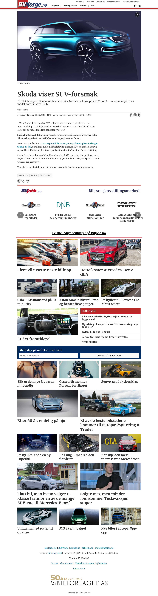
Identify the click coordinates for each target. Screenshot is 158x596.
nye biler (23, 175)
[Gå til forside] (32, 4)
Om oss (54, 563)
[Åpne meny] (139, 6)
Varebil (92, 6)
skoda (34, 175)
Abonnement (66, 563)
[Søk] (135, 5)
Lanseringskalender (70, 6)
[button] (20, 215)
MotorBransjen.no (113, 1)
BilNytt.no (90, 1)
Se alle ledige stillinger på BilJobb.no (79, 233)
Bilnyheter (55, 6)
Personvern (79, 568)
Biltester (83, 6)
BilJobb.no (101, 1)
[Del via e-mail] (138, 115)
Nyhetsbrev (101, 563)
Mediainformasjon (84, 563)
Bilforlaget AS (55, 553)
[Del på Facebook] (131, 115)
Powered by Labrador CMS (79, 593)
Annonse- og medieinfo (131, 1)
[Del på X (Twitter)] (135, 115)
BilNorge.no (51, 548)
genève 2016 (45, 175)
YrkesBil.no (80, 1)
